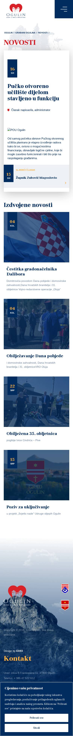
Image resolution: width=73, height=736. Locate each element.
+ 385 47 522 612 (24, 678)
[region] (36, 709)
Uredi (36, 728)
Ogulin (8, 33)
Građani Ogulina (25, 33)
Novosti (43, 33)
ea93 (19, 650)
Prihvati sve (37, 718)
